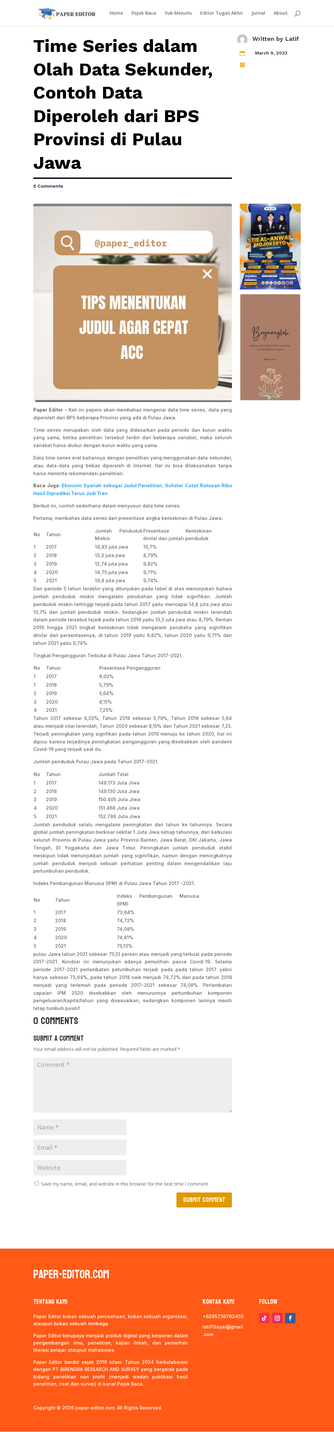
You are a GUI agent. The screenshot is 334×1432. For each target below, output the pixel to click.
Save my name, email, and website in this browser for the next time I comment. (125, 1184)
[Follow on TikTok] (264, 1318)
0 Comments (48, 186)
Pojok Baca (143, 13)
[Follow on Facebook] (290, 1318)
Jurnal (258, 13)
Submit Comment (204, 1200)
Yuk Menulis (178, 13)
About (281, 13)
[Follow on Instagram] (277, 1318)
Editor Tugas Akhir (221, 13)
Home (116, 13)
